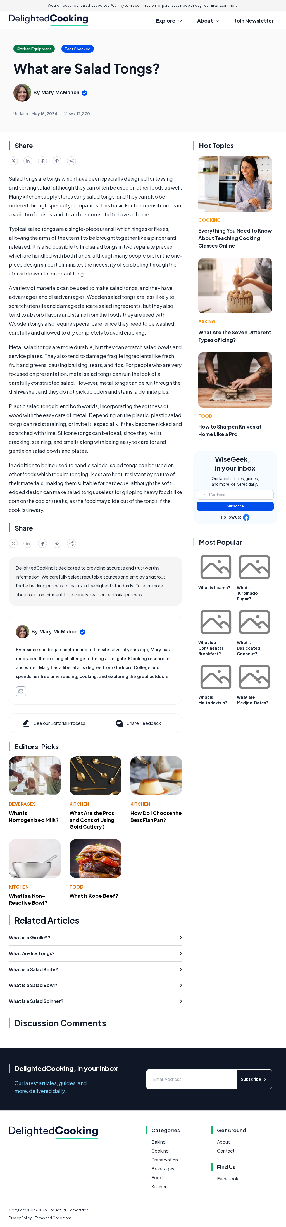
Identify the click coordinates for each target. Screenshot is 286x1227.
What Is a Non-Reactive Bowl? (28, 899)
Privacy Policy (20, 1218)
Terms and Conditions (53, 1218)
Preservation (164, 1160)
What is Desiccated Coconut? (248, 648)
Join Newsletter (254, 20)
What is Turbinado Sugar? (247, 593)
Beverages (22, 804)
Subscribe (235, 506)
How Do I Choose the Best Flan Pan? (156, 816)
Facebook (227, 1179)
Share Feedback (144, 723)
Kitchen (79, 804)
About (223, 1142)
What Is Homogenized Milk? (34, 816)
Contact (226, 1151)
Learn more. (229, 5)
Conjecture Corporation (67, 1210)
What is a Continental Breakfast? (210, 648)
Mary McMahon (60, 92)
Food (77, 887)
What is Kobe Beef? (94, 895)
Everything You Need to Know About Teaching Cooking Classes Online (235, 238)
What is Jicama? (214, 587)
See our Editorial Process (59, 723)
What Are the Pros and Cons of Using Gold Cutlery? (92, 820)
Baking (206, 322)
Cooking (209, 220)
